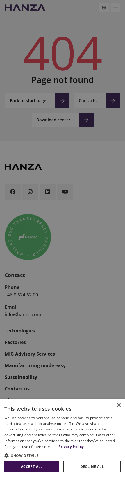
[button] (62, 455)
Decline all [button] (92, 466)
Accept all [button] (32, 466)
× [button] (118, 405)
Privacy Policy (71, 446)
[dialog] (62, 438)
